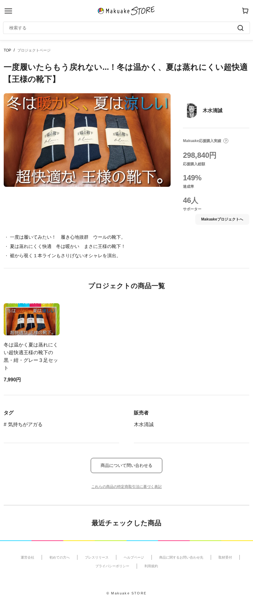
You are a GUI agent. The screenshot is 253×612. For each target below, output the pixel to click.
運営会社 (27, 557)
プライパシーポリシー (112, 566)
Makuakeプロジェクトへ (222, 219)
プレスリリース (97, 557)
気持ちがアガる (25, 424)
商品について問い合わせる (126, 465)
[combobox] (123, 27)
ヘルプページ (134, 557)
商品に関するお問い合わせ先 (181, 557)
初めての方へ (59, 557)
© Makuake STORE (126, 593)
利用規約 (151, 566)
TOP (7, 50)
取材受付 (225, 557)
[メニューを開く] (8, 11)
